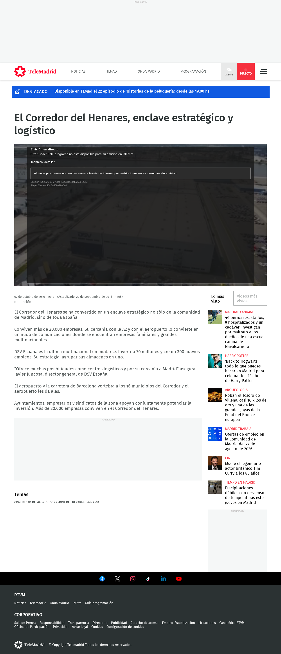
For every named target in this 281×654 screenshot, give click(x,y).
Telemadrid (38, 603)
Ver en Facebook (102, 579)
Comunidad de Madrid (30, 502)
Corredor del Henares (67, 502)
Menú (263, 71)
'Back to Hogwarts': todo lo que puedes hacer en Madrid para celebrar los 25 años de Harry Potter (215, 361)
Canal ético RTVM (232, 623)
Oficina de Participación (31, 626)
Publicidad (119, 623)
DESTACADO (36, 92)
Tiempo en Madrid (240, 482)
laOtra (77, 603)
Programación (193, 71)
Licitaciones (207, 623)
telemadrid (29, 645)
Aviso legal (80, 626)
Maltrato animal (239, 312)
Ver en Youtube (179, 578)
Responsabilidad (52, 623)
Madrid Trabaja (238, 429)
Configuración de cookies (125, 626)
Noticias (78, 71)
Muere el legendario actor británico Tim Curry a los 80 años (215, 463)
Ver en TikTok (148, 579)
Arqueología (236, 390)
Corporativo (28, 615)
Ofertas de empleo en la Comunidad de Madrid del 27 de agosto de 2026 (215, 434)
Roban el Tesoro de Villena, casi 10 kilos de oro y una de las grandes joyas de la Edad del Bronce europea (215, 395)
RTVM (19, 595)
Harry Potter (237, 356)
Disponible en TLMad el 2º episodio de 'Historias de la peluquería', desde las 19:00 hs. (132, 91)
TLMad (111, 71)
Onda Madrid (149, 71)
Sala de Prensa (25, 623)
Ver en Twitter (117, 579)
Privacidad (60, 626)
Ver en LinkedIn (163, 578)
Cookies (97, 626)
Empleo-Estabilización (178, 623)
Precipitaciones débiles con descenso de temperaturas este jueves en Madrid (215, 487)
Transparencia (78, 623)
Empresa (93, 502)
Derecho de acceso (144, 623)
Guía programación (99, 603)
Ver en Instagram (132, 578)
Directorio (100, 623)
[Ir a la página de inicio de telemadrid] (35, 71)
